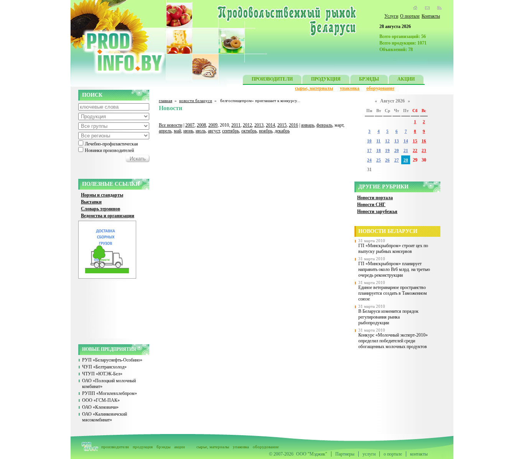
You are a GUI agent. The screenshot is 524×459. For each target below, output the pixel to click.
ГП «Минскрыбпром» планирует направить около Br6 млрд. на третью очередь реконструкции (394, 269)
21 (406, 151)
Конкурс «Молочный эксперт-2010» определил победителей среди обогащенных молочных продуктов (393, 340)
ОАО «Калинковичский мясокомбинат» (104, 417)
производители (115, 446)
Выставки (91, 202)
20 (396, 151)
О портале (410, 16)
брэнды (163, 446)
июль (201, 131)
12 (387, 141)
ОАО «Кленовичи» (100, 407)
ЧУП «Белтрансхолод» (104, 367)
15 (415, 141)
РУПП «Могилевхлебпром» (109, 393)
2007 (189, 125)
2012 (247, 125)
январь (307, 125)
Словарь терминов (100, 208)
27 (396, 160)
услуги (369, 454)
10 (369, 141)
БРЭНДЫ (369, 79)
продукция (143, 446)
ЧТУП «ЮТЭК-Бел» (102, 373)
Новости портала (375, 197)
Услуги (391, 16)
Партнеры (344, 454)
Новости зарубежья (377, 211)
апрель (165, 131)
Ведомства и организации (107, 215)
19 (387, 151)
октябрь (249, 131)
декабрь (282, 131)
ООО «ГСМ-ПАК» (101, 400)
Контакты (431, 16)
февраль (324, 125)
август (214, 131)
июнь (188, 131)
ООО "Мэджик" (311, 454)
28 (406, 160)
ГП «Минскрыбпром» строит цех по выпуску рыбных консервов (393, 248)
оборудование (380, 88)
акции (179, 446)
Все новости (170, 125)
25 (378, 160)
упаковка (349, 88)
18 (378, 151)
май (177, 131)
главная (165, 100)
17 (369, 151)
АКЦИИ (406, 79)
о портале (393, 454)
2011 (236, 125)
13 (396, 141)
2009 (213, 125)
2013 (259, 125)
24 (369, 160)
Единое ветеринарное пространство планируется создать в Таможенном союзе (392, 293)
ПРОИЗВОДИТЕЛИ (272, 79)
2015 (282, 125)
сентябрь (230, 131)
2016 (293, 125)
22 (415, 151)
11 (378, 141)
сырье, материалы (314, 88)
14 (406, 141)
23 (424, 151)
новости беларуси (195, 100)
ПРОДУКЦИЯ (326, 79)
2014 (270, 125)
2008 (201, 125)
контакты (419, 454)
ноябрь (265, 131)
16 (424, 141)
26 (387, 160)
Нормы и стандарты (102, 195)
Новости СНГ (371, 204)
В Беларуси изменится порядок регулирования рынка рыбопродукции (388, 317)
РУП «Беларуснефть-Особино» (112, 360)
